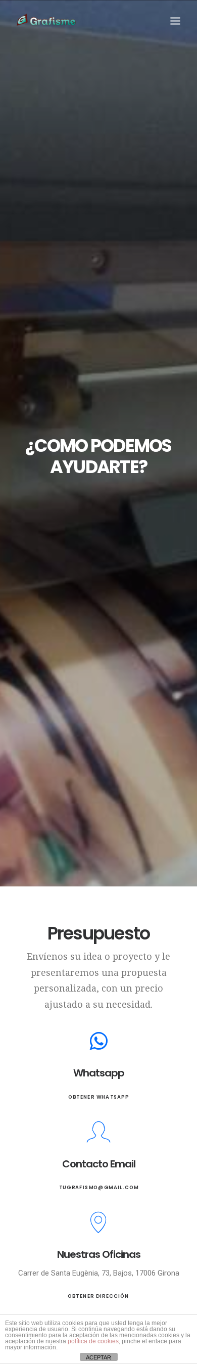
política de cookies (93, 1341)
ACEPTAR (98, 1357)
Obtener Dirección (98, 1296)
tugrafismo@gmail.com (98, 1187)
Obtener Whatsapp (98, 1097)
